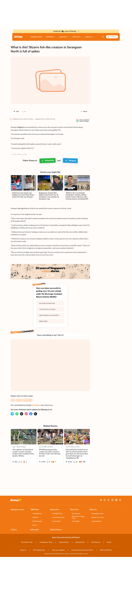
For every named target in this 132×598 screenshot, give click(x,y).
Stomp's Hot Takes (98, 517)
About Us (23, 550)
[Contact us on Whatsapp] (16, 413)
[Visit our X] (35, 413)
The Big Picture (57, 513)
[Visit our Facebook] (30, 413)
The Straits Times (27, 542)
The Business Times (45, 542)
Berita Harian (79, 542)
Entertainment (37, 521)
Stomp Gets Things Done (78, 517)
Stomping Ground (97, 513)
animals (19, 400)
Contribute (113, 36)
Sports (34, 525)
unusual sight (27, 400)
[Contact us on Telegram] (12, 413)
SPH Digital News (39, 550)
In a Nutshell (56, 521)
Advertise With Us (106, 550)
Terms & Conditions (58, 550)
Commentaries (96, 521)
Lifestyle (35, 517)
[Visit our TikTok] (21, 413)
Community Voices (58, 517)
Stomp (109, 542)
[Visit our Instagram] (26, 413)
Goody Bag (75, 521)
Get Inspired (76, 513)
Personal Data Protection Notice (82, 550)
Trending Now (37, 513)
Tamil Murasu (95, 542)
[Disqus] (50, 365)
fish (13, 400)
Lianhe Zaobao (64, 542)
